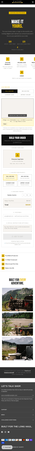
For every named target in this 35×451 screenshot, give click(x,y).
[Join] (31, 395)
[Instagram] (5, 432)
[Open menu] (3, 2)
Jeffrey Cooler (25, 94)
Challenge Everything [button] (8, 420)
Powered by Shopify (17, 447)
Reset (5, 124)
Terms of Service (11, 400)
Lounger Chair (9, 94)
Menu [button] (3, 414)
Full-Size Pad (9, 91)
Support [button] (4, 409)
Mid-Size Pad (25, 91)
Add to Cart (18, 236)
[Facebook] (2, 432)
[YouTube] (8, 432)
